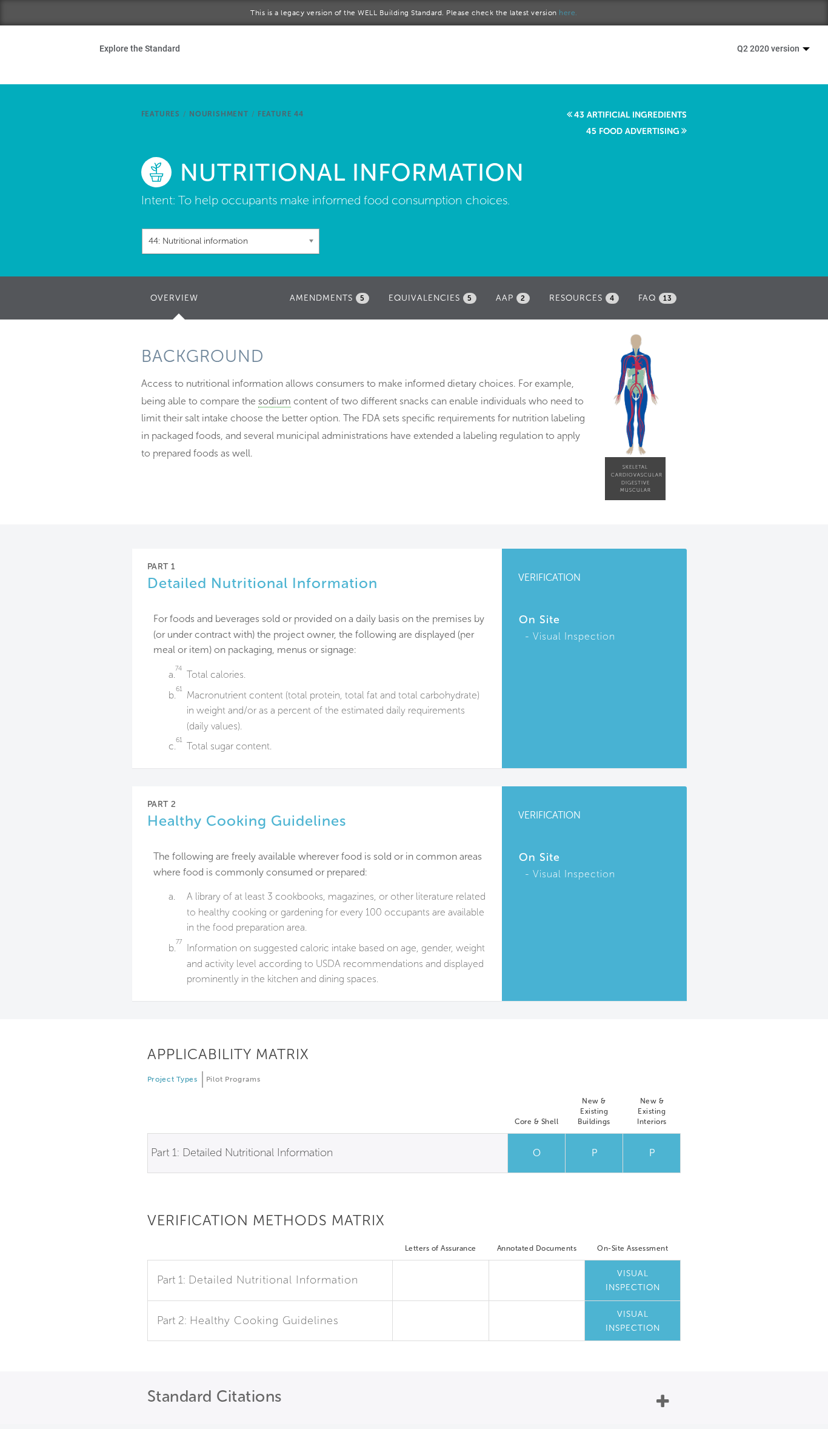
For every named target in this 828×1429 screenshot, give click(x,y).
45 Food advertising (632, 131)
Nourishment (219, 114)
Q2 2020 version (769, 48)
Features (160, 114)
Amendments (327, 298)
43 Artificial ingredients (630, 115)
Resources (582, 298)
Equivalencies (430, 298)
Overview (177, 301)
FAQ (655, 298)
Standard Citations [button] (214, 1396)
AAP (511, 298)
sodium (274, 401)
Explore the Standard (139, 48)
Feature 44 (281, 114)
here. (568, 12)
